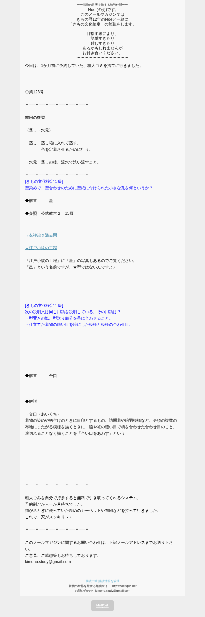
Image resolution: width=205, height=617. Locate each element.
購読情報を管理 (109, 581)
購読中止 (92, 581)
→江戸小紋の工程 (41, 248)
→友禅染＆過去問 (41, 235)
